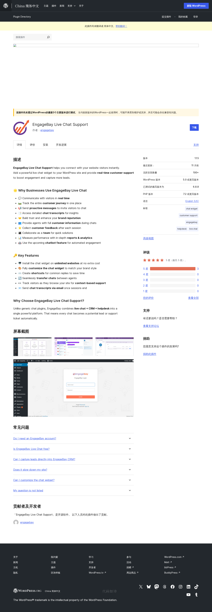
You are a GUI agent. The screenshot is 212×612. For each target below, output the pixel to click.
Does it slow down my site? (30, 469)
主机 (15, 567)
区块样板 (55, 572)
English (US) (192, 201)
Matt (168, 562)
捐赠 (130, 567)
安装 (45, 144)
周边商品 (133, 572)
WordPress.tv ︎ (97, 572)
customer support (188, 215)
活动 (129, 562)
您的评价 (148, 297)
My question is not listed (28, 490)
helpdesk (182, 229)
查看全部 (193, 297)
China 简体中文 (52, 591)
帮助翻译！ (121, 26)
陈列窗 (54, 557)
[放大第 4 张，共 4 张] (129, 363)
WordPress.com (174, 557)
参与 (129, 557)
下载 (194, 127)
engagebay (47, 130)
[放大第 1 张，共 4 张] (47, 341)
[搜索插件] (48, 37)
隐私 (15, 572)
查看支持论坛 (151, 325)
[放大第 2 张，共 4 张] (88, 341)
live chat (193, 229)
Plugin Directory (22, 16)
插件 (53, 567)
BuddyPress (172, 572)
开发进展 (61, 144)
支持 (196, 144)
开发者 (92, 567)
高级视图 (148, 238)
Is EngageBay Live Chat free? (31, 448)
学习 (91, 557)
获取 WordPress (196, 5)
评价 (32, 144)
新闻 (15, 562)
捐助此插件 (149, 354)
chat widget (191, 208)
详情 (19, 144)
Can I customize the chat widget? (33, 480)
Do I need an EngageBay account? (34, 438)
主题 (53, 562)
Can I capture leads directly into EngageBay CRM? (44, 459)
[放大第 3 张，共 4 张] (129, 341)
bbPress (170, 567)
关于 (15, 557)
